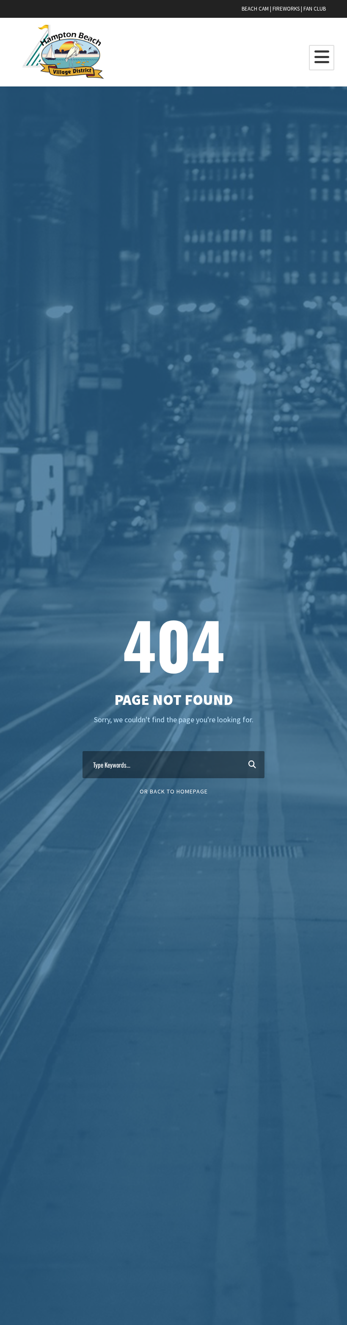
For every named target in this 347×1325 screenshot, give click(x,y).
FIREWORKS (286, 8)
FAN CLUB (314, 8)
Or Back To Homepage (174, 791)
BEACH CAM (255, 8)
